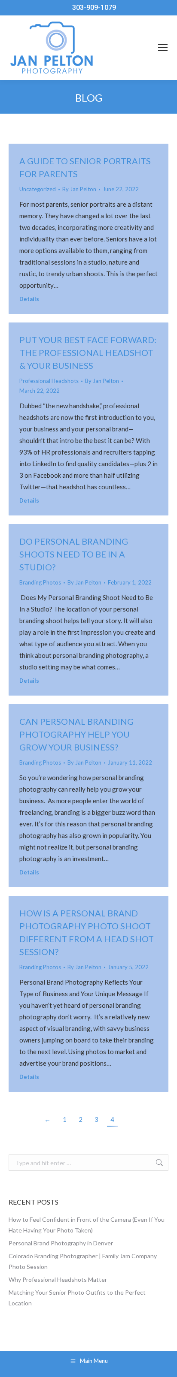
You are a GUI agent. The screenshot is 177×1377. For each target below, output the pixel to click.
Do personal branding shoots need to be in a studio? (73, 554)
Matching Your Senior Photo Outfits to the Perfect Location (77, 1298)
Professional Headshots (49, 380)
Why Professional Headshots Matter (58, 1279)
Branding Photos (40, 582)
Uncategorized (37, 189)
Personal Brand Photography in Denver (61, 1243)
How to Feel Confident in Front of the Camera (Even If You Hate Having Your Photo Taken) (87, 1225)
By (79, 189)
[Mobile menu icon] (162, 47)
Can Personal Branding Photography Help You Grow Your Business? (76, 734)
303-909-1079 (94, 7)
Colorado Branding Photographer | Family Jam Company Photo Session (83, 1261)
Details (29, 298)
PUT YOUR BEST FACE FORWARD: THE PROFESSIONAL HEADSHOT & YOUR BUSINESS (87, 352)
